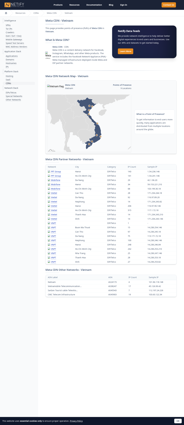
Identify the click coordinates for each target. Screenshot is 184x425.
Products (58, 4)
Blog (111, 4)
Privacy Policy (76, 421)
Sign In (123, 4)
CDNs (36, 13)
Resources (74, 4)
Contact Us (168, 4)
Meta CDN (52, 13)
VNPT (53, 223)
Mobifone (55, 180)
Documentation (94, 4)
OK (178, 421)
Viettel (54, 193)
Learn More (125, 51)
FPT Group (56, 171)
